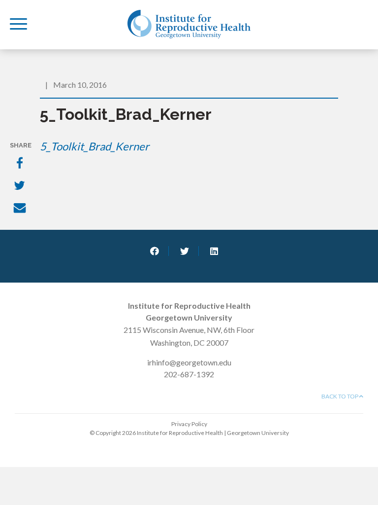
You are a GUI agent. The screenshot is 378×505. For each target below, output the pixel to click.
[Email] (21, 209)
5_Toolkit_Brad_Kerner (94, 146)
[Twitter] (21, 186)
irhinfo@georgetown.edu (189, 362)
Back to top (340, 396)
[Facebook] (21, 164)
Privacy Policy (189, 424)
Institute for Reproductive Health (189, 24)
